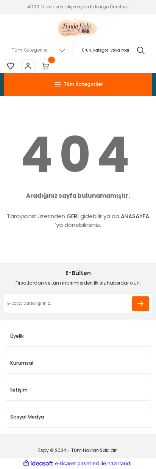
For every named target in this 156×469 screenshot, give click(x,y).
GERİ (73, 216)
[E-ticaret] (77, 463)
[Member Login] (28, 66)
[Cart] (45, 66)
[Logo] (78, 28)
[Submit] (140, 303)
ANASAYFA (135, 216)
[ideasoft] (38, 463)
